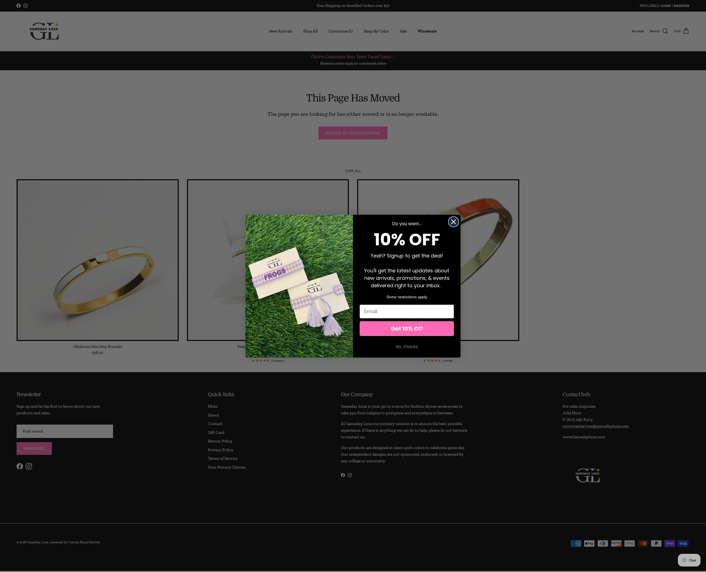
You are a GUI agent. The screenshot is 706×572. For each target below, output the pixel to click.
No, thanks (406, 346)
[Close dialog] (453, 222)
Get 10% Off (407, 328)
